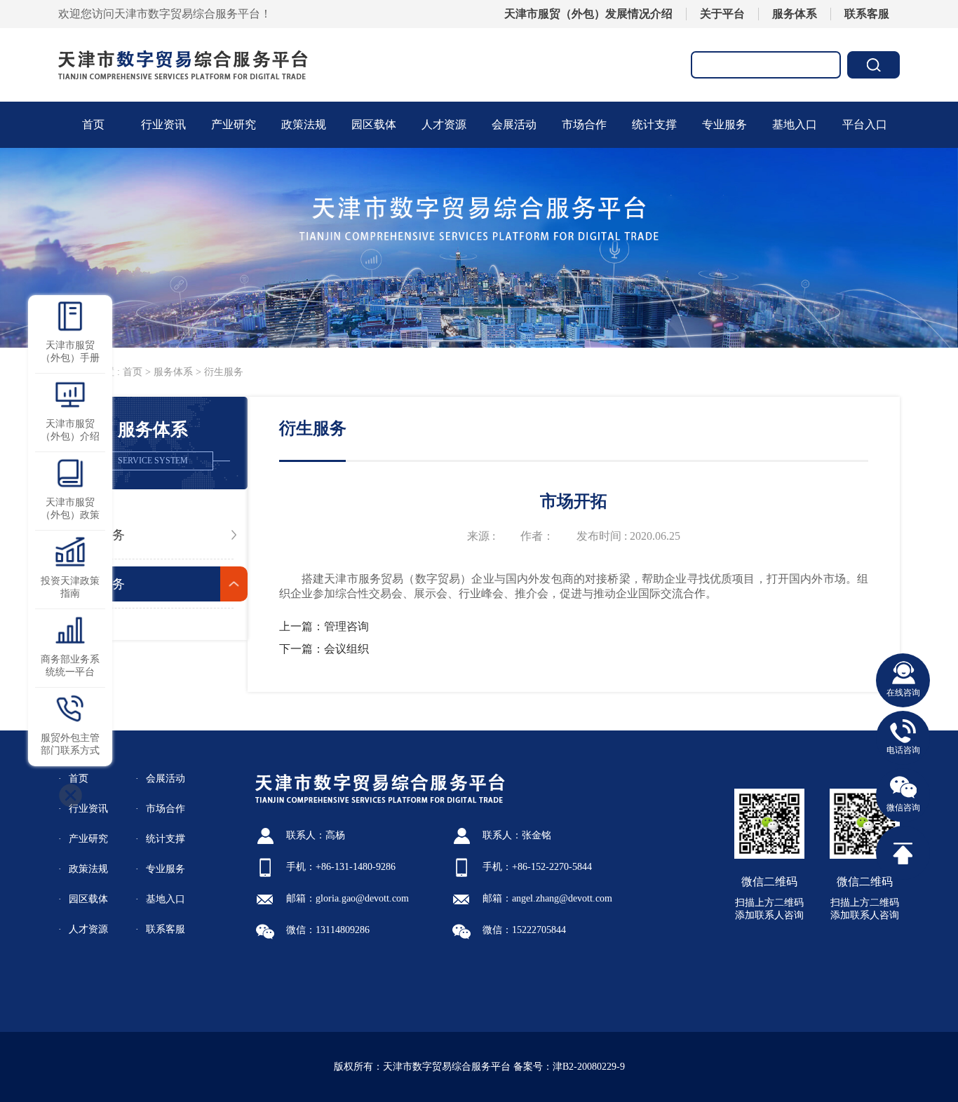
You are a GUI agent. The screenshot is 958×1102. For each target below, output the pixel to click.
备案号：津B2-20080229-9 (569, 1066)
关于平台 (722, 14)
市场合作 (584, 124)
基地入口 (794, 124)
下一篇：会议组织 (324, 649)
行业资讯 (163, 124)
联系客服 (866, 14)
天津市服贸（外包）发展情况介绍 (588, 14)
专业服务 (724, 124)
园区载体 (373, 124)
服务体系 (794, 14)
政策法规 (303, 124)
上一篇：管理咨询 (324, 626)
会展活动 (514, 124)
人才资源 (443, 124)
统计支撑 (165, 839)
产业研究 (233, 124)
